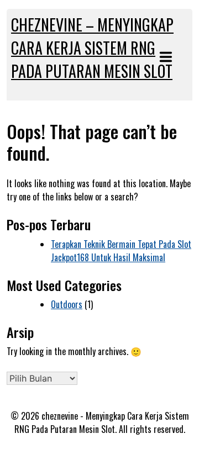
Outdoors (66, 304)
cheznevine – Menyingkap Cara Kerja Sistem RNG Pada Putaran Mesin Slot (92, 47)
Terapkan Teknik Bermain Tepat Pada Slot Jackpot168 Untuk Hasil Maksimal (121, 250)
